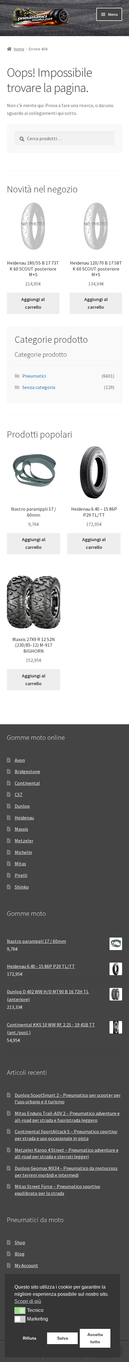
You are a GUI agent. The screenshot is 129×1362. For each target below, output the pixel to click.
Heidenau (24, 818)
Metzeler (24, 841)
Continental (27, 783)
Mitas (20, 864)
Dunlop (22, 806)
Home (19, 49)
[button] (20, 1310)
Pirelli (21, 875)
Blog (20, 1254)
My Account (26, 1265)
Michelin (23, 852)
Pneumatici (34, 376)
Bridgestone (27, 771)
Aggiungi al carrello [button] (33, 303)
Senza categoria (38, 387)
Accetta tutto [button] (95, 1338)
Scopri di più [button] (27, 1301)
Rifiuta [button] (29, 1338)
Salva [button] (62, 1338)
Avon (20, 760)
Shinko (22, 887)
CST (19, 794)
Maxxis (21, 829)
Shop (20, 1242)
